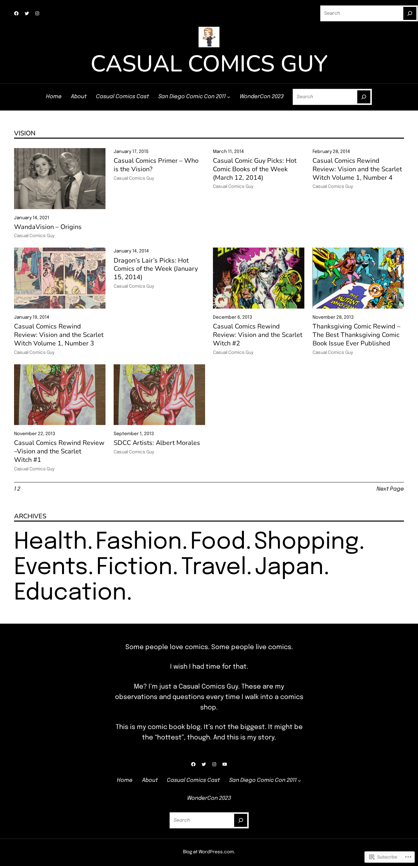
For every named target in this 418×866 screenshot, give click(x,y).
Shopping (306, 542)
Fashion (139, 542)
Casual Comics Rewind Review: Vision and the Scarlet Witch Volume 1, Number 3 (59, 334)
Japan (289, 567)
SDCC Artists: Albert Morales (157, 443)
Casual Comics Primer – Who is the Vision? (156, 165)
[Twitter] (26, 13)
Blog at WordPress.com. (209, 852)
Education (70, 593)
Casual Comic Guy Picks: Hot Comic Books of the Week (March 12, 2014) (255, 169)
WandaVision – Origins (48, 227)
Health (50, 542)
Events (51, 567)
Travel (213, 567)
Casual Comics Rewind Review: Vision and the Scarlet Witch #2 (257, 334)
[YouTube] (224, 764)
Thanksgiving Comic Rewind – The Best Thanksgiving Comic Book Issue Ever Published (356, 334)
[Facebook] (16, 13)
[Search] (409, 13)
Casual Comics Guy (209, 64)
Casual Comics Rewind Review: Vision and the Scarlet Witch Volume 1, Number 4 (357, 169)
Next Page (390, 489)
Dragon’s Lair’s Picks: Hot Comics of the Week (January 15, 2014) (156, 268)
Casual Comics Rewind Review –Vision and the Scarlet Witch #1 (59, 451)
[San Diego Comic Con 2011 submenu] (228, 97)
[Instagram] (37, 13)
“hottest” (169, 737)
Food (218, 542)
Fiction (134, 567)
